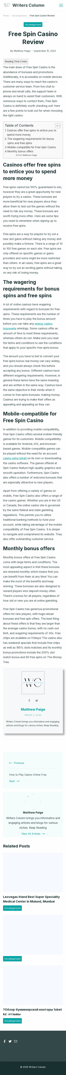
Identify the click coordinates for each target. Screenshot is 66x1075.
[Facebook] (4, 1041)
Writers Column (28, 5)
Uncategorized (33, 24)
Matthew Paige (30, 155)
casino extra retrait (15, 458)
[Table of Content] (57, 125)
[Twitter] (10, 1041)
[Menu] (61, 5)
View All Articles (30, 833)
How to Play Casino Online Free (28, 774)
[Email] (15, 1041)
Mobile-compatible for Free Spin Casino (32, 147)
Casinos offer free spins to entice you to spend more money (31, 132)
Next (12, 781)
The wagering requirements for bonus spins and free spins (30, 141)
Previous (19, 762)
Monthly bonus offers (20, 151)
